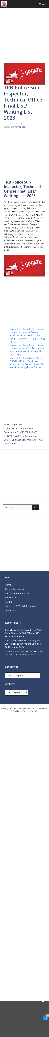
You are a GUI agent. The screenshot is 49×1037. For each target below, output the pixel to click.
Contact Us (10, 610)
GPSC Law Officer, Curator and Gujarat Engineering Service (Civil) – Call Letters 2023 (23, 440)
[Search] (35, 507)
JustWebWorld (32, 711)
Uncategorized (14, 424)
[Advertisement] (24, 33)
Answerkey (10, 597)
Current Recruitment (15, 589)
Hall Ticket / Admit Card (17, 593)
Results (8, 601)
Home (8, 584)
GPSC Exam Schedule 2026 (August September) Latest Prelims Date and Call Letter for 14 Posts (23, 643)
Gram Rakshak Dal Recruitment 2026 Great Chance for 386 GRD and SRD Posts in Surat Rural (23, 633)
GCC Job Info (23, 708)
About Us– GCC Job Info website (20, 606)
